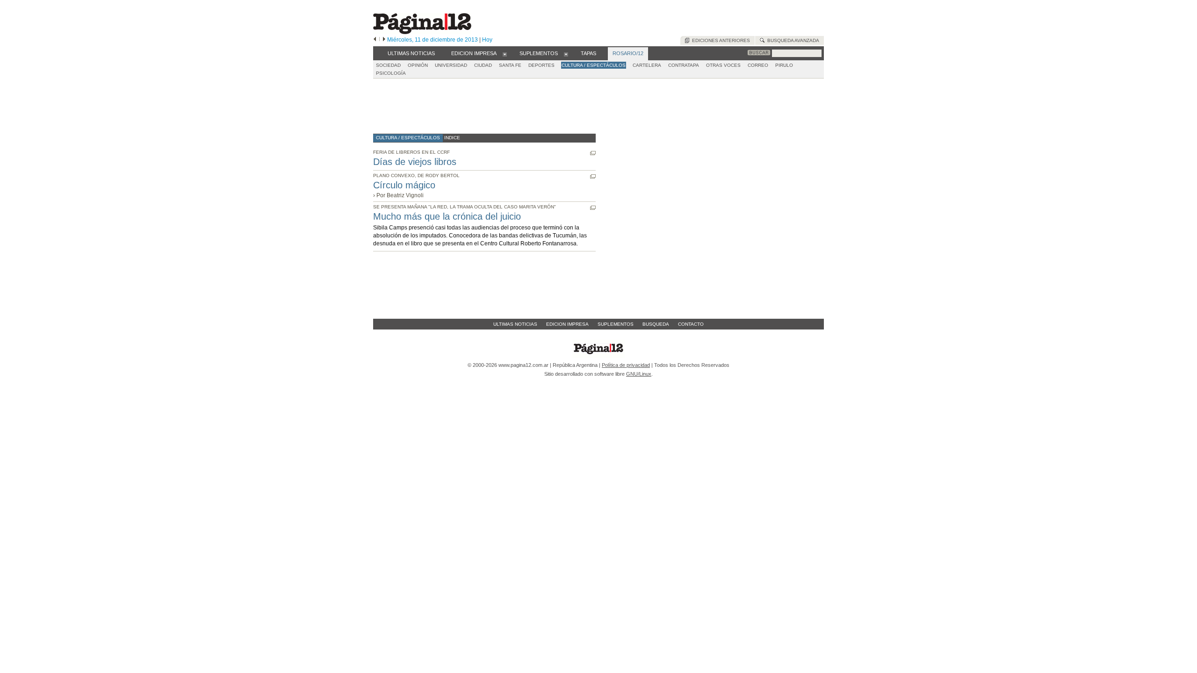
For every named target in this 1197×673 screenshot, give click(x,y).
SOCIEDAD (388, 65)
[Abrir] (505, 53)
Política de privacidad (626, 365)
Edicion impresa (567, 324)
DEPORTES (541, 65)
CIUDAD (483, 65)
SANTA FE (510, 65)
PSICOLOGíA (391, 73)
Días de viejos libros (414, 162)
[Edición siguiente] (384, 39)
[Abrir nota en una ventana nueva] (593, 153)
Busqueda (655, 324)
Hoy (487, 39)
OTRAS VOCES (723, 65)
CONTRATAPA (683, 65)
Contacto (691, 324)
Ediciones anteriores (719, 40)
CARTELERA (647, 65)
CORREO (758, 65)
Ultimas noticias (515, 324)
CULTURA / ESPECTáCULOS (594, 65)
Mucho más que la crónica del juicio (447, 216)
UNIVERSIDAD (451, 65)
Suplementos (616, 324)
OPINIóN (418, 65)
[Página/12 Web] (422, 32)
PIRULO (784, 65)
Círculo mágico (404, 185)
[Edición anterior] (374, 39)
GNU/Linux (638, 374)
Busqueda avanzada (791, 40)
